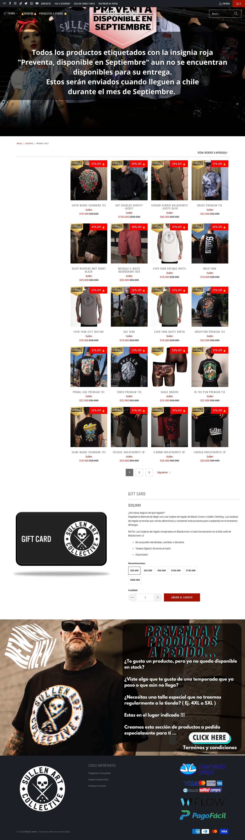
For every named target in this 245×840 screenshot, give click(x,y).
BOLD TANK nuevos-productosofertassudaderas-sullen (210, 243)
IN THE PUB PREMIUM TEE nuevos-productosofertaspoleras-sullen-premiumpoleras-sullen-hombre (210, 367)
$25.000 (148, 570)
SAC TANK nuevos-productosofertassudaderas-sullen (129, 307)
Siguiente (162, 472)
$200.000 (135, 579)
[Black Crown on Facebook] (9, 3)
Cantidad (132, 590)
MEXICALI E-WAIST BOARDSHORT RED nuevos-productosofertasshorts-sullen (129, 243)
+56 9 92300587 (62, 3)
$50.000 (161, 570)
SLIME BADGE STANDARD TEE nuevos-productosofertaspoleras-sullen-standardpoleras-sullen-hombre (88, 427)
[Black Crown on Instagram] (15, 3)
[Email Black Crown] (4, 3)
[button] (11, 13)
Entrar (226, 3)
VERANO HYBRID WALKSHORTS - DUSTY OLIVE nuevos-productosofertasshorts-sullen (169, 180)
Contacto (46, 3)
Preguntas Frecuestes (99, 773)
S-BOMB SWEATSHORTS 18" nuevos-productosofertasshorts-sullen (169, 427)
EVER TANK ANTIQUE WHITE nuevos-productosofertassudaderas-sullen (169, 243)
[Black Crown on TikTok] (20, 3)
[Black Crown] (122, 13)
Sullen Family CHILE (84, 3)
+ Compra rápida (89, 188)
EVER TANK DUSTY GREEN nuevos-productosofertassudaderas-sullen (169, 307)
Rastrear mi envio (108, 3)
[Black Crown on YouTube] (36, 3)
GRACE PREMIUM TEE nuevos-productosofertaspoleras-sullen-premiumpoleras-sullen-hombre (210, 180)
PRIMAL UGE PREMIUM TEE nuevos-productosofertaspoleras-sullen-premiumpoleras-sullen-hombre (88, 367)
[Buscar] (236, 14)
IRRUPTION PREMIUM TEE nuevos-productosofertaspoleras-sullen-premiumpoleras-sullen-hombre (210, 307)
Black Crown (31, 831)
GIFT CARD (137, 493)
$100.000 (176, 570)
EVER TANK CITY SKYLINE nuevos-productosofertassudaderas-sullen (88, 307)
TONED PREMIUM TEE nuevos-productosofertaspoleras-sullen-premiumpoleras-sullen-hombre (129, 367)
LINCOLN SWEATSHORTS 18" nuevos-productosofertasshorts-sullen (210, 427)
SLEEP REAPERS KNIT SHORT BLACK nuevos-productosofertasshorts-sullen (88, 243)
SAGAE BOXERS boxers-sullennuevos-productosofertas (169, 367)
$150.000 (190, 570)
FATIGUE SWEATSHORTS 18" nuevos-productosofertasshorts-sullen (129, 427)
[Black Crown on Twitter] (25, 3)
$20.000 (134, 570)
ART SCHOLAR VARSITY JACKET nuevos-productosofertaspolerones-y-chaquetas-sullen (129, 180)
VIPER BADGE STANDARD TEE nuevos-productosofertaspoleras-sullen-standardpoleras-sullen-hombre (88, 180)
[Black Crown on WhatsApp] (31, 3)
